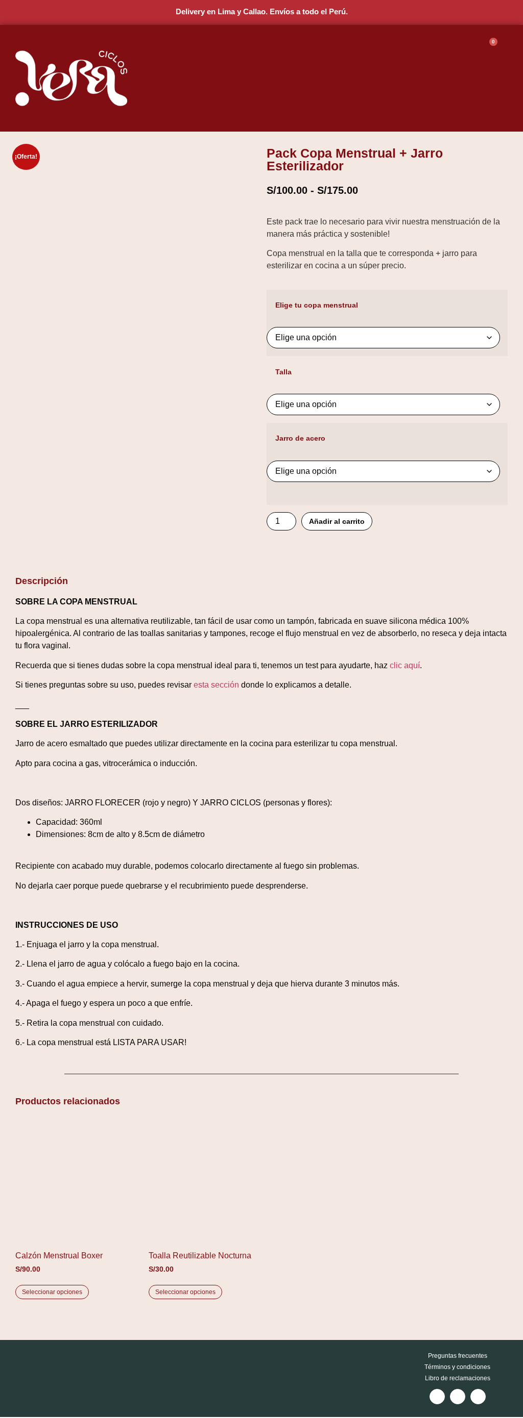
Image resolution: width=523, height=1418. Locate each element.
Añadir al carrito (337, 521)
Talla (283, 371)
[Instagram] (437, 1396)
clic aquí (405, 665)
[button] (443, 78)
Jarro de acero (300, 438)
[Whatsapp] (478, 1396)
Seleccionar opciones (52, 1292)
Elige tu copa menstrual (316, 305)
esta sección (216, 684)
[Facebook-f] (457, 1396)
